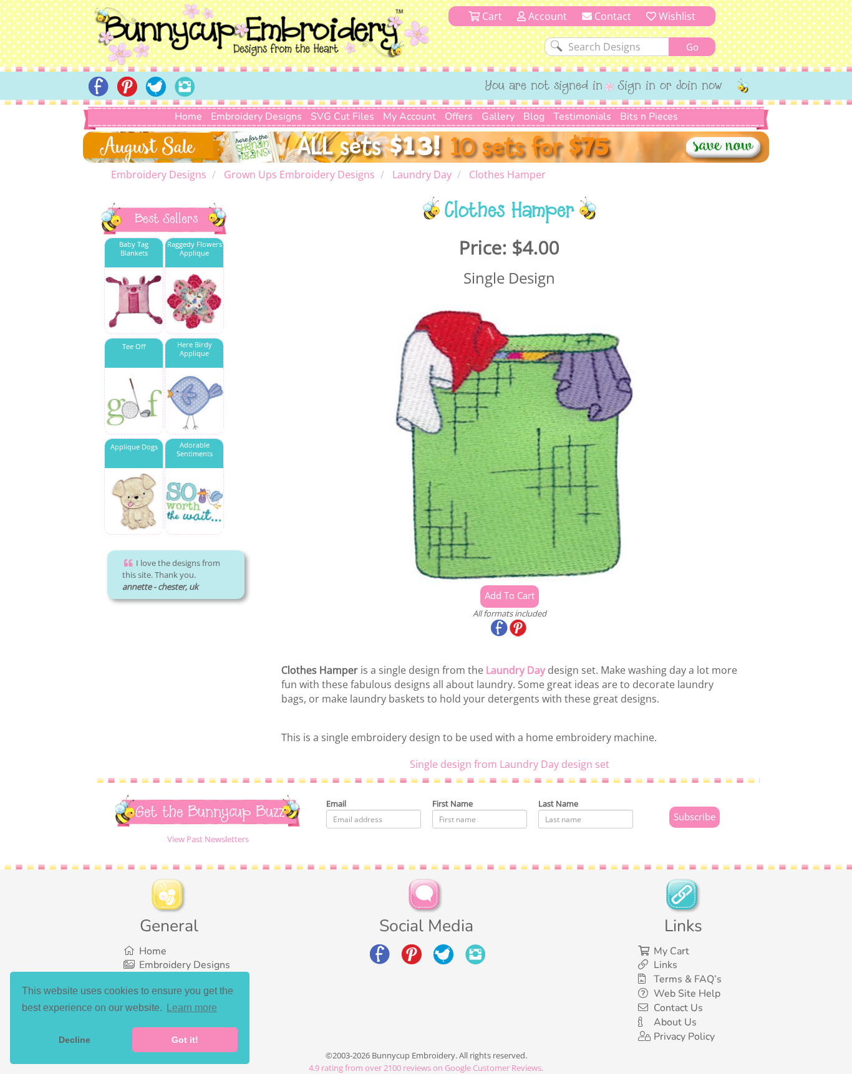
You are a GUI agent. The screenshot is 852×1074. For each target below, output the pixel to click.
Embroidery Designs (256, 116)
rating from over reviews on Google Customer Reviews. (426, 1067)
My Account (409, 116)
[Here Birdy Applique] (194, 402)
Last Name (558, 803)
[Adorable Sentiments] (194, 502)
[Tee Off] (134, 402)
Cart (491, 16)
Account (546, 16)
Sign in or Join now (670, 87)
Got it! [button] (185, 1040)
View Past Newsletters (208, 839)
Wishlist (675, 16)
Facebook (500, 629)
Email (336, 803)
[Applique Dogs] (134, 502)
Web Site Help (687, 993)
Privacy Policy (684, 1036)
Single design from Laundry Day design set (509, 764)
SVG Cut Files (342, 116)
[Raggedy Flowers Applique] (194, 301)
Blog (534, 116)
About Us (675, 1022)
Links (665, 965)
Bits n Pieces (649, 116)
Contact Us (678, 1008)
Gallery (498, 116)
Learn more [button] (192, 1007)
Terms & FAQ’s (688, 979)
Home (188, 116)
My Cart (671, 951)
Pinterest (519, 629)
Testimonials (582, 116)
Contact (611, 16)
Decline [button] (74, 1040)
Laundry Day (515, 670)
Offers (459, 116)
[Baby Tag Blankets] (134, 301)
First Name (452, 803)
